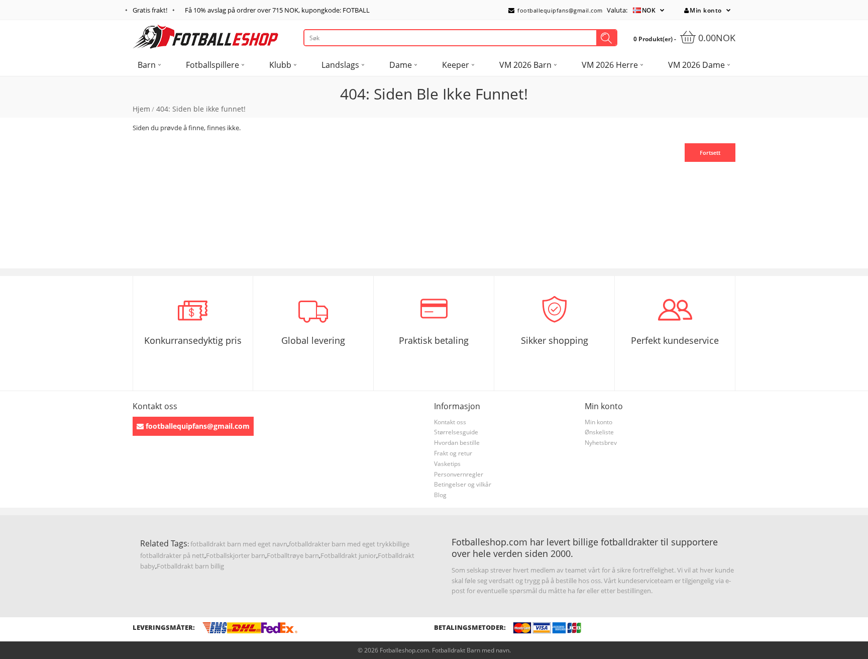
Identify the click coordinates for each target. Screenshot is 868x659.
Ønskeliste (599, 432)
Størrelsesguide (456, 432)
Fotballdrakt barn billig (190, 566)
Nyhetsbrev (601, 442)
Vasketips (447, 463)
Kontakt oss (450, 422)
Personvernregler (458, 474)
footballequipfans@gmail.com (559, 10)
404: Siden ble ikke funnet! (201, 109)
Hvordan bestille (457, 442)
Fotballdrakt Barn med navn (470, 650)
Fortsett (710, 152)
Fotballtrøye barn (293, 555)
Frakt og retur (453, 453)
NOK (649, 10)
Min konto (706, 10)
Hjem (141, 109)
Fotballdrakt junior (348, 555)
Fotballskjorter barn (235, 555)
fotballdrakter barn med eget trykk (340, 543)
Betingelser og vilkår (462, 484)
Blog (440, 495)
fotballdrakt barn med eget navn (238, 543)
